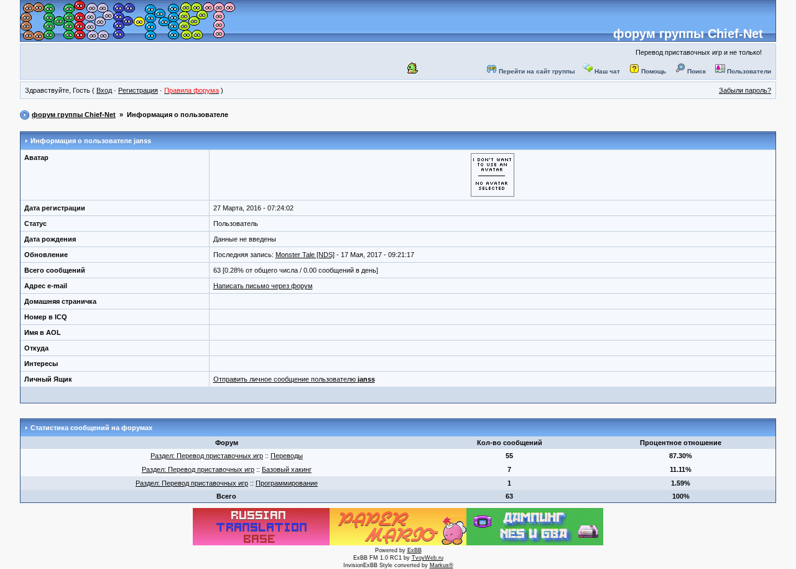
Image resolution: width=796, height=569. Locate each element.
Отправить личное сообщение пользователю (294, 379)
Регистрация (138, 90)
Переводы (287, 455)
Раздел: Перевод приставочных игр (206, 455)
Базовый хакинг (287, 469)
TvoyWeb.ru (427, 558)
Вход (104, 90)
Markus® (441, 565)
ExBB (414, 550)
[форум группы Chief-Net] (128, 37)
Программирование (287, 483)
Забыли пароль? (745, 90)
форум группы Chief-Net (688, 33)
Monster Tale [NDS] (305, 254)
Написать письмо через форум (263, 285)
